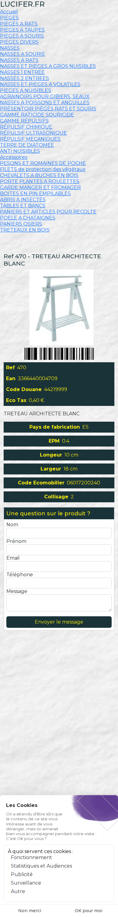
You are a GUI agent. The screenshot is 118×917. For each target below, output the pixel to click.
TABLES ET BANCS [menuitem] (22, 206)
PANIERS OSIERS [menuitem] (21, 224)
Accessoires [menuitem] (13, 157)
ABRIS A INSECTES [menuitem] (23, 199)
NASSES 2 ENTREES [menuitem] (24, 78)
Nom (12, 524)
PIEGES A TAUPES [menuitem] (22, 30)
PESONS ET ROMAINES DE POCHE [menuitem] (43, 163)
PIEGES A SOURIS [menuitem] (22, 36)
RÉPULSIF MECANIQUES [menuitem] (30, 139)
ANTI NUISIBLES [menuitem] (20, 151)
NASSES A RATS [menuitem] (19, 60)
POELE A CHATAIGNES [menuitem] (27, 218)
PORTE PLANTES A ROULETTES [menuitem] (39, 181)
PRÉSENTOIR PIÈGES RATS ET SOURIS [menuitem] (48, 109)
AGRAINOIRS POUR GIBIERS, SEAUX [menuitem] (45, 96)
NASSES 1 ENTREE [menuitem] (22, 72)
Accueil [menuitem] (9, 12)
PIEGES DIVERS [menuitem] (19, 42)
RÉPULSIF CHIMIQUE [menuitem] (26, 127)
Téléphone (19, 574)
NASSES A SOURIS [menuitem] (22, 54)
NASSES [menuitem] (10, 48)
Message (16, 591)
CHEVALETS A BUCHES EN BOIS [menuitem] (39, 175)
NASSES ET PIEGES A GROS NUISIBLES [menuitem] (48, 66)
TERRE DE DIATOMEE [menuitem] (27, 145)
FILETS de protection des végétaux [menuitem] (43, 169)
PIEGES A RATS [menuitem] (19, 24)
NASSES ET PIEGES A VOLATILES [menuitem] (40, 84)
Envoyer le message (59, 622)
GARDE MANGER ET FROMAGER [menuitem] (40, 187)
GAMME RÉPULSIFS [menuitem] (24, 121)
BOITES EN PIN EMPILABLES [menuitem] (35, 193)
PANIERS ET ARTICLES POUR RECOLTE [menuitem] (48, 212)
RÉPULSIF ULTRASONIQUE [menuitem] (33, 133)
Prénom (16, 541)
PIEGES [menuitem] (9, 18)
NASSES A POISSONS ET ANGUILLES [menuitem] (45, 102)
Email (13, 558)
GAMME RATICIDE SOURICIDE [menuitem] (37, 115)
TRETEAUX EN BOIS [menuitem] (25, 230)
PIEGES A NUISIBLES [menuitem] (25, 90)
